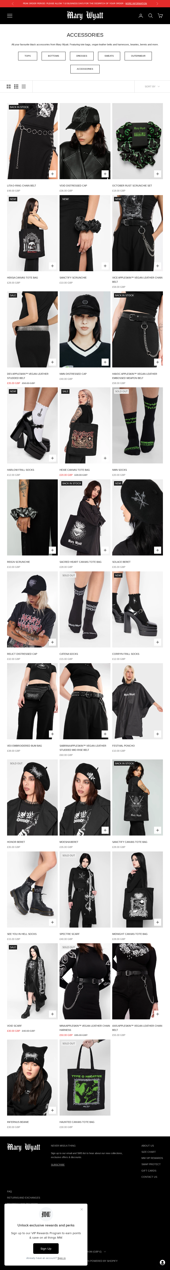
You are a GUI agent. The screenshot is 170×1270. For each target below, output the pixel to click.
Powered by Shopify (104, 1261)
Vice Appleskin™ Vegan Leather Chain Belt (137, 279)
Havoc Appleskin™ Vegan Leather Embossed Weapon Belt (134, 376)
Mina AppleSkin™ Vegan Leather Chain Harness (85, 1027)
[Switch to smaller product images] (16, 86)
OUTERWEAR (138, 56)
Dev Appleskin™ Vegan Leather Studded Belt (27, 376)
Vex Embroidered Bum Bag (24, 745)
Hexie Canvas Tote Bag (75, 470)
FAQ (9, 1191)
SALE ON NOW (85, 3)
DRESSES (81, 56)
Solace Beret (121, 562)
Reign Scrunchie (18, 562)
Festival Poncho (123, 745)
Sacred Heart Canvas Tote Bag (81, 562)
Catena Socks (69, 654)
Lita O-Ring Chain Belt (21, 185)
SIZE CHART (148, 1152)
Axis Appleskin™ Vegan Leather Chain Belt (137, 1027)
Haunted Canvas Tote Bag (77, 1122)
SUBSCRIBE (58, 1164)
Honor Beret (16, 842)
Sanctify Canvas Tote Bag (129, 842)
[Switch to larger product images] (9, 86)
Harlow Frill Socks (20, 470)
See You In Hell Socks (22, 934)
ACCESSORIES (85, 69)
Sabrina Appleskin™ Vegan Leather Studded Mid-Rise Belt (83, 747)
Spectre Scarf (70, 934)
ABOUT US (147, 1145)
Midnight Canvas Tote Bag (130, 934)
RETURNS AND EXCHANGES (23, 1197)
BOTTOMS (53, 56)
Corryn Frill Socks (125, 654)
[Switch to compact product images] (24, 86)
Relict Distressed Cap (22, 654)
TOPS (28, 56)
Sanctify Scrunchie (73, 277)
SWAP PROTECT (151, 1164)
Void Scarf (14, 1025)
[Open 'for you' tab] (162, 1262)
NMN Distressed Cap (73, 374)
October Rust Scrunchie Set (132, 185)
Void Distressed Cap (73, 185)
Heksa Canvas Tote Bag (22, 277)
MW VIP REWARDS (152, 1158)
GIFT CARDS (148, 1170)
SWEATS (109, 56)
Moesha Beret (69, 842)
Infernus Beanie (18, 1122)
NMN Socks (119, 470)
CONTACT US (149, 1177)
